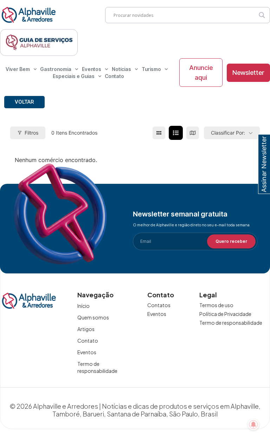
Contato (114, 76)
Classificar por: (228, 133)
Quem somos (93, 317)
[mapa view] (193, 133)
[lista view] (176, 133)
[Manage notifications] (253, 424)
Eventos (91, 69)
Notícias (121, 69)
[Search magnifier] (262, 15)
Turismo (151, 69)
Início (83, 306)
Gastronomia (55, 69)
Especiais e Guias (74, 76)
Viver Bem (18, 69)
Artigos (86, 329)
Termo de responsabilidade (97, 367)
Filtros (31, 133)
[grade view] (159, 133)
